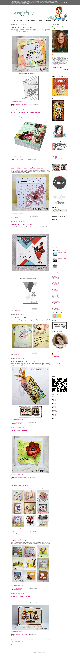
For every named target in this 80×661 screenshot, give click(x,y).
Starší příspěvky (47, 639)
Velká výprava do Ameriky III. (62, 258)
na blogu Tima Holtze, (38, 363)
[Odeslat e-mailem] (32, 104)
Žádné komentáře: (26, 104)
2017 (54, 410)
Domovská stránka (31, 639)
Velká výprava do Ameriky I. (62, 252)
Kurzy (14, 354)
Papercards (18, 105)
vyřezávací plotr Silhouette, (44, 319)
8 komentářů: (26, 634)
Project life (55, 295)
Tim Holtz (55, 353)
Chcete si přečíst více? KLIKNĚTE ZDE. (17, 101)
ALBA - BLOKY (56, 20)
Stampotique (55, 301)
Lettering (54, 289)
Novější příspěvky (14, 639)
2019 (54, 407)
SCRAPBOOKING (34, 20)
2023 (54, 402)
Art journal (54, 276)
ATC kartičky (55, 277)
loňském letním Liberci (31, 321)
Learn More (63, 2)
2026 (54, 396)
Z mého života (17, 354)
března (54, 397)
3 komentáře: (26, 159)
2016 (54, 411)
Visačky (21, 423)
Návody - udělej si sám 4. (20, 486)
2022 (54, 403)
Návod (54, 291)
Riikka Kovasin (56, 356)
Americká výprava (56, 275)
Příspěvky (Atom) (20, 641)
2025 (54, 399)
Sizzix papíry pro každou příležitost (17, 170)
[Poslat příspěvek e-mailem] (30, 104)
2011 (54, 418)
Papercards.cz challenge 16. (21, 27)
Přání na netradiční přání (20, 596)
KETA (54, 354)
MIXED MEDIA (49, 20)
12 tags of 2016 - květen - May (23, 361)
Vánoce (54, 304)
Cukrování (54, 281)
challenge (54, 285)
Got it (67, 2)
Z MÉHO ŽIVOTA (64, 20)
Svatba (54, 303)
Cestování (54, 279)
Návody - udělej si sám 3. (20, 540)
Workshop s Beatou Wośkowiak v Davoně (27, 113)
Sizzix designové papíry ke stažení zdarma (27, 168)
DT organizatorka (56, 283)
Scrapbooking (55, 297)
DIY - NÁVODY (20, 20)
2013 (54, 415)
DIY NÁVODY (19, 533)
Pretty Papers (56, 358)
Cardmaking (15, 105)
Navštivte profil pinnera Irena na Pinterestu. (59, 247)
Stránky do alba (55, 302)
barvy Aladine (31, 319)
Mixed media (55, 290)
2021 (54, 404)
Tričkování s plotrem (19, 317)
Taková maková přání (19, 430)
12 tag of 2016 (15, 423)
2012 (54, 417)
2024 (54, 400)
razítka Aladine (36, 319)
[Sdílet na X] (34, 104)
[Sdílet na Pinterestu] (37, 104)
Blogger (44, 652)
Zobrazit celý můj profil (55, 64)
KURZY (14, 20)
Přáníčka (54, 296)
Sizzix (18, 217)
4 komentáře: (25, 477)
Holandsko (55, 284)
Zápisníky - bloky (56, 309)
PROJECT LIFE (41, 20)
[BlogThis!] (33, 104)
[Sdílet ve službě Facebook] (35, 104)
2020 (54, 406)
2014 (54, 414)
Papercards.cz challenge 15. (21, 224)
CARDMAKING (27, 20)
